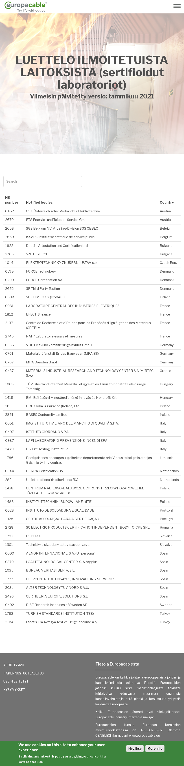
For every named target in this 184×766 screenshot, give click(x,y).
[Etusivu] (27, 6)
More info (154, 748)
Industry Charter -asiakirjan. (135, 717)
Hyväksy (135, 748)
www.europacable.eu (144, 735)
